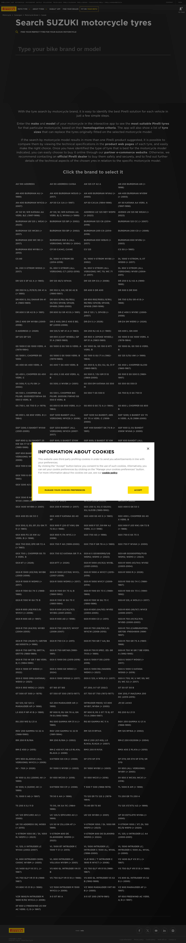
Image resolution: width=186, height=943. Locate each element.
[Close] (148, 448)
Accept (138, 490)
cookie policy (109, 472)
